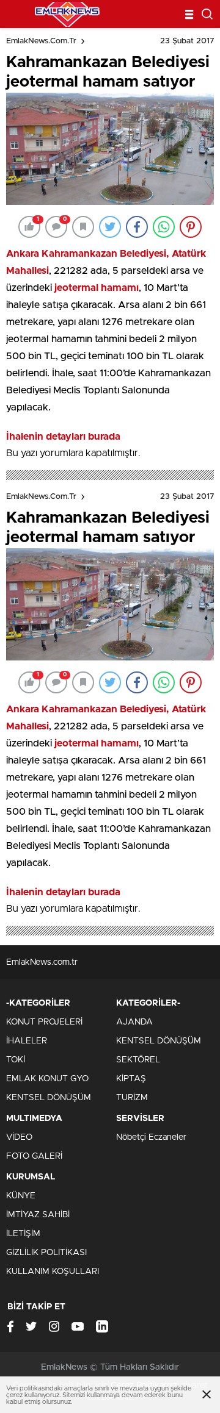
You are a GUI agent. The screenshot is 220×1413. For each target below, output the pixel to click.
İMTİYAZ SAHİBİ (38, 1215)
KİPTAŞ (131, 1079)
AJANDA (134, 1022)
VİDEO (19, 1137)
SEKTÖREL (138, 1060)
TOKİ (15, 1060)
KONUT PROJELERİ (44, 1022)
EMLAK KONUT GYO (47, 1079)
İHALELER (26, 1041)
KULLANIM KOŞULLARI (52, 1271)
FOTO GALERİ (34, 1156)
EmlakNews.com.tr (41, 41)
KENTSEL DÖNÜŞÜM (48, 1097)
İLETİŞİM (23, 1233)
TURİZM (132, 1097)
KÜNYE (20, 1196)
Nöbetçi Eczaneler (151, 1137)
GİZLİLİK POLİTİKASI (46, 1252)
